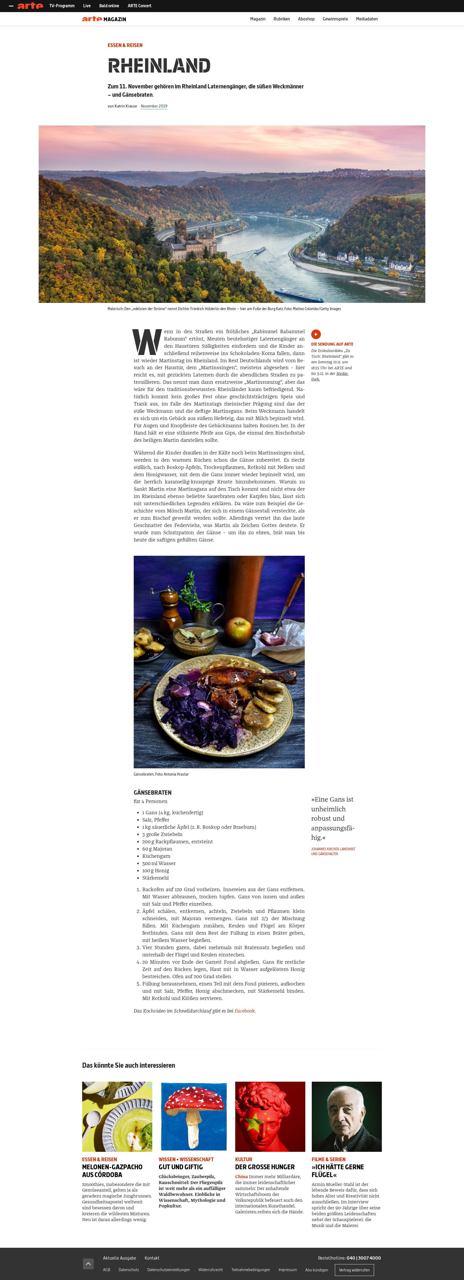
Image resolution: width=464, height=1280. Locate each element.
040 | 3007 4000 (364, 1258)
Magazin (258, 19)
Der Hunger (265, 1167)
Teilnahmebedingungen (250, 1269)
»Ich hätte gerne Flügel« (338, 1171)
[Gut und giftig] (194, 1117)
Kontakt (152, 1258)
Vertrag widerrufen (354, 1270)
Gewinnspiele (335, 19)
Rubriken (282, 19)
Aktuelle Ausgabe (119, 1258)
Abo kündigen (316, 1270)
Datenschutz (129, 1269)
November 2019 (154, 106)
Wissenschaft (197, 1159)
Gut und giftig (181, 1167)
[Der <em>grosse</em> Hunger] (270, 1117)
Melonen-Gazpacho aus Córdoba (112, 1171)
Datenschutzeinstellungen (168, 1269)
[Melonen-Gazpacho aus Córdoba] (117, 1117)
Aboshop (306, 19)
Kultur (243, 1159)
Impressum (288, 1269)
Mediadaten (367, 19)
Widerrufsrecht (210, 1269)
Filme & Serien (329, 1159)
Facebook (245, 1011)
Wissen (167, 1159)
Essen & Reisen (125, 45)
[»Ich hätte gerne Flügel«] (347, 1117)
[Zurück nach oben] (88, 1264)
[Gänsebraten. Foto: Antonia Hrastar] (219, 661)
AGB (106, 1269)
